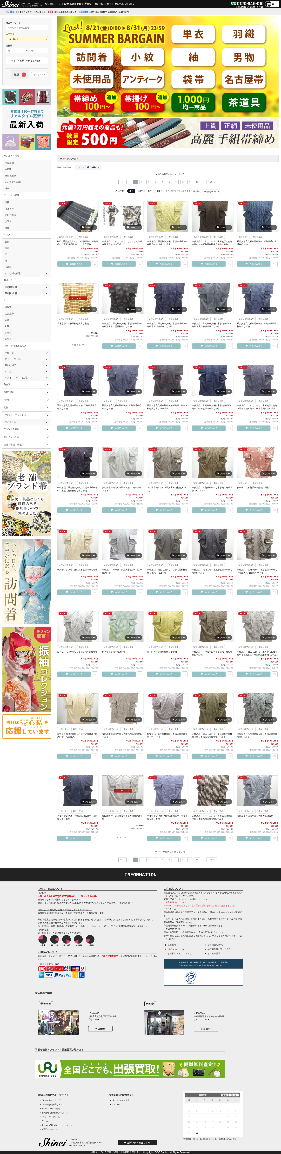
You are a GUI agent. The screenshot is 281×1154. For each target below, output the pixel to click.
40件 (131, 191)
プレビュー (90, 227)
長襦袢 (8, 267)
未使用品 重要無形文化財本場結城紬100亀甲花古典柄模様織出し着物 (211, 325)
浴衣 (7, 188)
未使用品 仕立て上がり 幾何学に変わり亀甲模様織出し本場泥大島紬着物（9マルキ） (257, 653)
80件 (150, 191)
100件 (159, 191)
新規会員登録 (74, 3)
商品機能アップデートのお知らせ (30, 12)
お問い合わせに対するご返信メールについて (109, 12)
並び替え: (197, 191)
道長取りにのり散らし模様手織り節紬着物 (77, 651)
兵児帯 (8, 339)
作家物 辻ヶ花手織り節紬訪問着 (253, 487)
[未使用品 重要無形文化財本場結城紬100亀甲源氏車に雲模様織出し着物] (122, 298)
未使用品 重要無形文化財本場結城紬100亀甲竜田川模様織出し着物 (167, 325)
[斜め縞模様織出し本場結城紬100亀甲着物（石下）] (122, 462)
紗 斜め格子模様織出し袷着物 (162, 651)
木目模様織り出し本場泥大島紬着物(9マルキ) (167, 489)
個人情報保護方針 (215, 945)
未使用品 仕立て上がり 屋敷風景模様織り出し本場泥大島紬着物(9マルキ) (212, 817)
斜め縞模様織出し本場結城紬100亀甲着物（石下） (121, 489)
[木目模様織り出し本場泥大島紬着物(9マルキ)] (167, 462)
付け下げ (9, 208)
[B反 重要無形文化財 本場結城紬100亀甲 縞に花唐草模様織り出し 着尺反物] (78, 216)
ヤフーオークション (51, 1117)
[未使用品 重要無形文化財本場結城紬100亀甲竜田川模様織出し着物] (167, 298)
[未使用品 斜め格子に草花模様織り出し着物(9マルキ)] (212, 626)
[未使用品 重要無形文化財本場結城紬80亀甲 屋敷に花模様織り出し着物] (78, 462)
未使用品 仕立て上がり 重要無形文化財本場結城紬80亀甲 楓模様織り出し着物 (257, 407)
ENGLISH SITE (125, 3)
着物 (7, 241)
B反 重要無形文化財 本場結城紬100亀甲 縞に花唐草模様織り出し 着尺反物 (78, 243)
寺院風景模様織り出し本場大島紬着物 (255, 816)
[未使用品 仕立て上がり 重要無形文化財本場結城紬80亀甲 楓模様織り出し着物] (257, 380)
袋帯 (7, 320)
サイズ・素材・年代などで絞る (26, 60)
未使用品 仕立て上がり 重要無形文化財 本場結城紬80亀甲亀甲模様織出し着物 (212, 243)
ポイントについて (176, 949)
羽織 (7, 248)
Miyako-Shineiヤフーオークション (58, 1125)
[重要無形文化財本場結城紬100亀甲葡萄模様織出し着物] (257, 298)
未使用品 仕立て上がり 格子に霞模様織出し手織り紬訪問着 (167, 571)
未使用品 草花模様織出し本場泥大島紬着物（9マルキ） (212, 489)
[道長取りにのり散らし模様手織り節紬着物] (78, 626)
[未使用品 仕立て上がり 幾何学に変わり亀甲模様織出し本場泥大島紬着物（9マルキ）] (257, 626)
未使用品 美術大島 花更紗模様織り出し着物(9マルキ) (212, 571)
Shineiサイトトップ (51, 1100)
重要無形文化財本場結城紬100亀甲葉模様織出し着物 (77, 407)
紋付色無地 (10, 215)
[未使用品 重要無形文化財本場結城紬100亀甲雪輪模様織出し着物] (167, 216)
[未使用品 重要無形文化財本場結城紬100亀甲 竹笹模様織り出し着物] (212, 380)
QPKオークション (51, 1129)
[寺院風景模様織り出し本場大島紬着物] (257, 790)
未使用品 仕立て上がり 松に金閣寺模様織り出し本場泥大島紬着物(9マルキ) (212, 735)
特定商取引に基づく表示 (219, 949)
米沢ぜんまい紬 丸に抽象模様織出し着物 (77, 569)
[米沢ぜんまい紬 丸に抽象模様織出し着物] (78, 544)
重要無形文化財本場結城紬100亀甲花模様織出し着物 (121, 407)
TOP (62, 158)
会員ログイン (54, 3)
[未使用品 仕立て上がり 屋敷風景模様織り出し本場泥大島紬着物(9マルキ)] (212, 790)
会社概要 (172, 945)
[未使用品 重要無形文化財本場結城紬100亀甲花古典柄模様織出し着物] (212, 298)
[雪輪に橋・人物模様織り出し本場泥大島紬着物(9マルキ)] (257, 708)
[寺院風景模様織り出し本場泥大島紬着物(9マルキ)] (122, 708)
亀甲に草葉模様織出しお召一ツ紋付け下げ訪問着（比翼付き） (77, 735)
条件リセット (39, 74)
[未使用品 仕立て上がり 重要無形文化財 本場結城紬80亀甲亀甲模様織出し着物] (212, 216)
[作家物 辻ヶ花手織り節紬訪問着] (257, 462)
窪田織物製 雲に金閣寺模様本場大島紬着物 (122, 817)
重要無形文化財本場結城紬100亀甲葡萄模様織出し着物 (256, 325)
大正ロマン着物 (13, 182)
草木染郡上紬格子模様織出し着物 (73, 323)
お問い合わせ (104, 3)
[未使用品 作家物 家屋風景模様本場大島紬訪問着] (122, 544)
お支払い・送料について (179, 953)
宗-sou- (45, 1121)
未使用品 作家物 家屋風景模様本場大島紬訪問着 (122, 571)
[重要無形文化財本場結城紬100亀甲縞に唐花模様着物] (257, 216)
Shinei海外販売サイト (52, 1104)
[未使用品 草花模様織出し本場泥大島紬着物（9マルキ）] (212, 462)
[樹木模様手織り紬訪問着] (122, 626)
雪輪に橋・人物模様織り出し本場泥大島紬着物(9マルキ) (257, 735)
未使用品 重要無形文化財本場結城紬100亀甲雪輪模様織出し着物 (167, 243)
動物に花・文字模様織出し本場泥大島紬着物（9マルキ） (167, 735)
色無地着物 (10, 175)
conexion (117, 1104)
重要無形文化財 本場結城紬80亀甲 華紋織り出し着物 (77, 817)
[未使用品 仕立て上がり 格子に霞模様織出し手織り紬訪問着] (167, 544)
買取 (89, 3)
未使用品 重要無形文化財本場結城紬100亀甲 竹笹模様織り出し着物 (211, 407)
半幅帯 (8, 307)
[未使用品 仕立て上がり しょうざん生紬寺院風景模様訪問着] (122, 216)
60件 (140, 191)
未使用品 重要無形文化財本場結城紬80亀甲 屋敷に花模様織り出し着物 (77, 489)
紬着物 (8, 169)
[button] (210, 977)
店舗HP (102, 1029)
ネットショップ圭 (121, 1100)
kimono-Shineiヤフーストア (55, 1113)
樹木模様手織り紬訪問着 (113, 651)
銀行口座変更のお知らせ (65, 12)
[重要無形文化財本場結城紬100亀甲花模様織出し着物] (122, 380)
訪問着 (8, 221)
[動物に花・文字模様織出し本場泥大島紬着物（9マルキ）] (167, 708)
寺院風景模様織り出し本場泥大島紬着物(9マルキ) (122, 735)
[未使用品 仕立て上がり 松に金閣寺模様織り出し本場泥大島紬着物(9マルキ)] (212, 708)
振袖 (7, 202)
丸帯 (7, 326)
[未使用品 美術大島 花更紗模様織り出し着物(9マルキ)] (212, 544)
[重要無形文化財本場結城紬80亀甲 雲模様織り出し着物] (167, 790)
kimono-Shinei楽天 (51, 1108)
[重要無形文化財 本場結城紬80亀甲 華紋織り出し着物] (78, 790)
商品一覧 (71, 158)
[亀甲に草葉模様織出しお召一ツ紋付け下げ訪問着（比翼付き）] (78, 708)
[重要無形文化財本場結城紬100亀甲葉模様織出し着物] (78, 380)
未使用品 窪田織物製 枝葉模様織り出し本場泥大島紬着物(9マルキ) (257, 571)
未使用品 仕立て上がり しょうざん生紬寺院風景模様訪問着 (122, 243)
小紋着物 (9, 163)
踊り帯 (8, 332)
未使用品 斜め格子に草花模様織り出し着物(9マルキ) (212, 653)
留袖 (7, 227)
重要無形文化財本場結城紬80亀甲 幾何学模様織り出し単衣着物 (167, 407)
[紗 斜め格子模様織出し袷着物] (167, 626)
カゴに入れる (76, 264)
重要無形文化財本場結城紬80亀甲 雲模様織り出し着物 (167, 817)
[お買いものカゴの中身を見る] (272, 6)
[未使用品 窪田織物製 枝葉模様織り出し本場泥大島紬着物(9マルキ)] (257, 544)
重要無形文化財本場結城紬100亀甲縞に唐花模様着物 (256, 243)
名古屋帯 (9, 313)
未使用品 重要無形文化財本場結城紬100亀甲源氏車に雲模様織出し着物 (121, 325)
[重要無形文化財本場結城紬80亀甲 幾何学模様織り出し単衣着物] (167, 380)
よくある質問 (213, 953)
